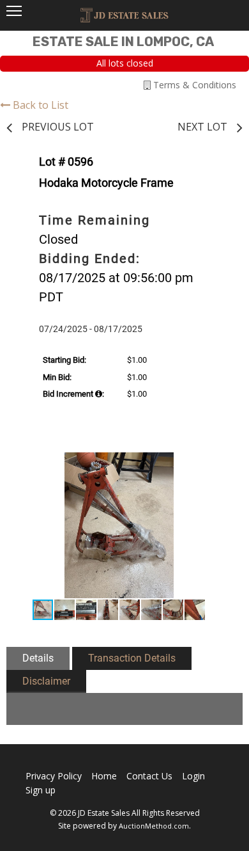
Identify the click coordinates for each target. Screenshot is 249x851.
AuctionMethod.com (154, 826)
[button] (216, 464)
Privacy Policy (54, 776)
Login (193, 776)
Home (104, 776)
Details (38, 658)
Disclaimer (46, 681)
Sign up (41, 790)
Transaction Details (132, 658)
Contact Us (149, 776)
